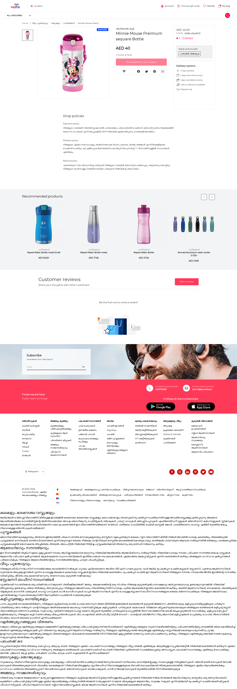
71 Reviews (187, 38)
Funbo (25, 451)
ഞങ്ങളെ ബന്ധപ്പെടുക (110, 495)
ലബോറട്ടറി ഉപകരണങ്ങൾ (198, 427)
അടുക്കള (55, 23)
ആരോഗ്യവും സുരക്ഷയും (198, 439)
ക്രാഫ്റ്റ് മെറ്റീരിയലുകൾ (146, 434)
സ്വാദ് (25, 447)
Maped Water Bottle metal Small (43, 252)
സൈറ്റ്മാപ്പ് (108, 500)
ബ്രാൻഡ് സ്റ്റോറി (165, 489)
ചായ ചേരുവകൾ (86, 426)
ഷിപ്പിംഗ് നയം (173, 495)
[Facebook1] (172, 472)
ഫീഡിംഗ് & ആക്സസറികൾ (58, 453)
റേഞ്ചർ (26, 455)
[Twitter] (203, 472)
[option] (73, 62)
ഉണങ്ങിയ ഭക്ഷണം (87, 430)
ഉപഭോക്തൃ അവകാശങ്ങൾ (83, 495)
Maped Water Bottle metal (93, 252)
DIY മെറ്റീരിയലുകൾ (144, 438)
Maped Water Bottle (144, 252)
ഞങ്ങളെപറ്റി (76, 489)
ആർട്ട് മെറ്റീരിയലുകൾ (145, 430)
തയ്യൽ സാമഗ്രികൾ (146, 426)
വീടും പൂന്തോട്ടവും (40, 23)
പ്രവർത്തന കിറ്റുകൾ (60, 440)
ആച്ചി (24, 442)
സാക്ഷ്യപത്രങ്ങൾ (126, 500)
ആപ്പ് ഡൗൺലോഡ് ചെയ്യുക (191, 489)
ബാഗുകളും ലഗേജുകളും (113, 444)
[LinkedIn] (187, 472)
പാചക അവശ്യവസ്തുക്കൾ (87, 447)
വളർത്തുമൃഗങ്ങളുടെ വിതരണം (117, 451)
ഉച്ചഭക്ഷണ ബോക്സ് (173, 430)
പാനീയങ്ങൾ (68, 23)
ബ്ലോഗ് (150, 489)
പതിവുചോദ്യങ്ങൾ (133, 495)
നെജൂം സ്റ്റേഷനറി (192, 33)
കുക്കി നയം (187, 495)
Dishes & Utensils (172, 434)
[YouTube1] (211, 472)
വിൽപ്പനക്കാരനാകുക (133, 489)
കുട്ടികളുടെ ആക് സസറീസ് (58, 434)
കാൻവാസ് (140, 442)
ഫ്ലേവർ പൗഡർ (86, 434)
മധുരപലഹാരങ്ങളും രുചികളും (88, 440)
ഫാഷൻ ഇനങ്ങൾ (115, 426)
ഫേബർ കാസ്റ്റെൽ (31, 426)
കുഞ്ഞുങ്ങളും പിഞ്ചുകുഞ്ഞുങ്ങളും (61, 427)
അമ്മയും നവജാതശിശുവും (59, 446)
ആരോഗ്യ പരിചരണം (202, 452)
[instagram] (180, 472)
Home (25, 23)
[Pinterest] (195, 472)
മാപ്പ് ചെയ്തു (28, 434)
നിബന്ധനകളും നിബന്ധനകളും (85, 500)
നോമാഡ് (26, 438)
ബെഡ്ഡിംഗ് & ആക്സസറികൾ (199, 446)
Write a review (187, 281)
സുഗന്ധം (111, 430)
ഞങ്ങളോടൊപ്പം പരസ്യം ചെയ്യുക (102, 489)
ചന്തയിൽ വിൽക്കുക (189, 54)
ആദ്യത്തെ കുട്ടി (125, 28)
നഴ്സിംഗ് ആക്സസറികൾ (202, 433)
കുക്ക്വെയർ (169, 438)
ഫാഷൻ (110, 434)
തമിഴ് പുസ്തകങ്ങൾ (115, 438)
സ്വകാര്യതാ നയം (154, 495)
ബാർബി (26, 430)
